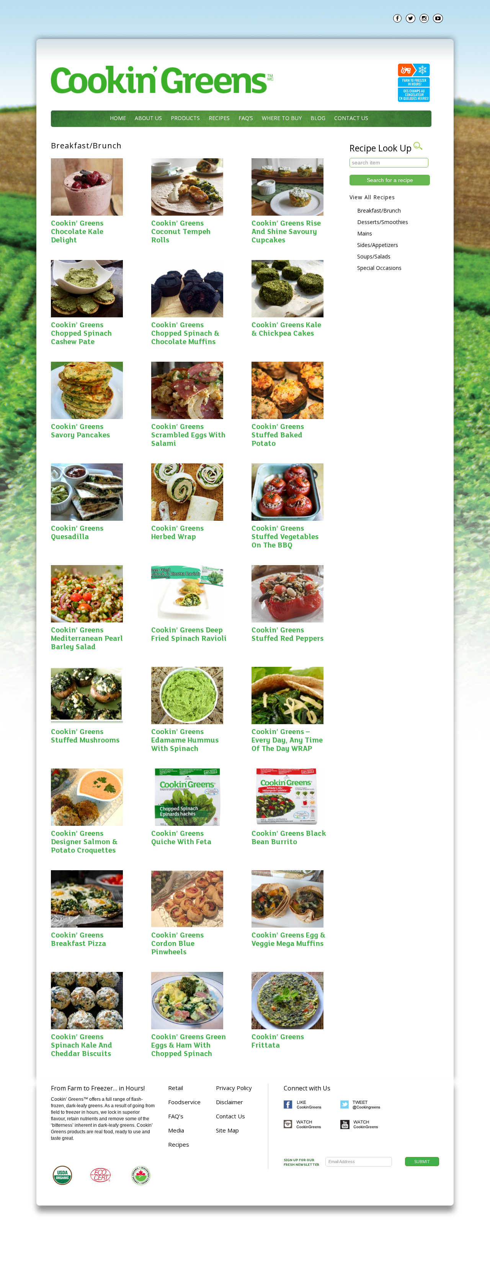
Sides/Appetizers (377, 245)
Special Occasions (379, 267)
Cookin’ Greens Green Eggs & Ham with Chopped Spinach (188, 1045)
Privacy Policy (234, 1088)
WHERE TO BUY (282, 118)
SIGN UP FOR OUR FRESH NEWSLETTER (301, 1163)
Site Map (227, 1130)
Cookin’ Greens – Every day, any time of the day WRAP (287, 740)
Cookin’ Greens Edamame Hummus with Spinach (185, 740)
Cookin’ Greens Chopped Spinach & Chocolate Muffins (185, 334)
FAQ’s (175, 1116)
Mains (364, 233)
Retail (175, 1088)
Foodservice (184, 1102)
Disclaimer (229, 1102)
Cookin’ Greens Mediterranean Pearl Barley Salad (87, 639)
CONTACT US (351, 118)
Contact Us (230, 1116)
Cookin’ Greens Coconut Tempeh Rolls (181, 232)
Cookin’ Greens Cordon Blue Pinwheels (177, 944)
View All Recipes (372, 197)
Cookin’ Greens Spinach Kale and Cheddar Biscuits (81, 1045)
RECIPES (219, 118)
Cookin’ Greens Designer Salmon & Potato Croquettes (84, 842)
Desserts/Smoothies (382, 222)
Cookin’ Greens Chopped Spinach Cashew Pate (81, 334)
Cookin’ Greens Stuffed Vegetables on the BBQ (285, 537)
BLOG (317, 118)
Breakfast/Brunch (379, 210)
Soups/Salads (373, 256)
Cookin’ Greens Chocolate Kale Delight (77, 232)
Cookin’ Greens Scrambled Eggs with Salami (188, 435)
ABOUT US (148, 118)
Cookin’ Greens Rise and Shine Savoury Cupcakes (286, 232)
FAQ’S (245, 118)
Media (176, 1130)
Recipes (178, 1144)
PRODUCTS (185, 118)
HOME (118, 118)
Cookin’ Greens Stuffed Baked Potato (278, 435)
